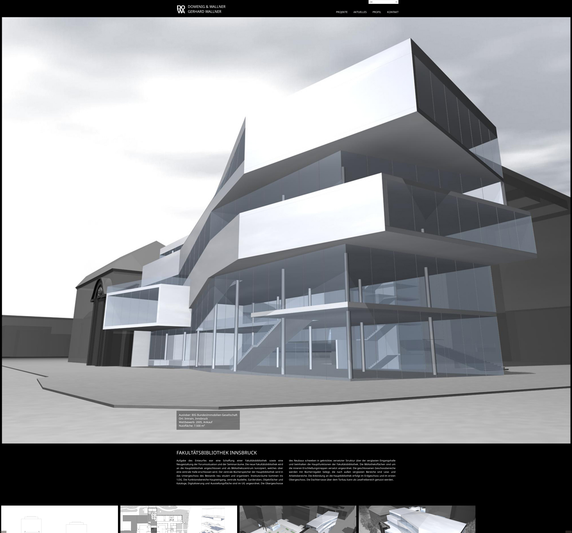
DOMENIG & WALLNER (207, 6)
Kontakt (392, 12)
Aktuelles (360, 12)
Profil (377, 12)
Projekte (342, 12)
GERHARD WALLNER (204, 11)
